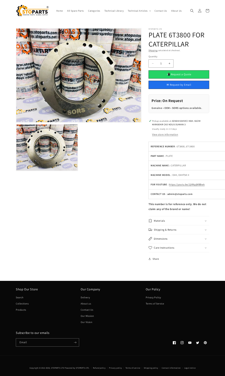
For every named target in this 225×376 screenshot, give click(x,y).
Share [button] (156, 258)
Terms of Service (155, 303)
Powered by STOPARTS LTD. (77, 368)
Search (20, 297)
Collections (22, 303)
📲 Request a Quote (179, 74)
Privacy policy (115, 368)
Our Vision (86, 322)
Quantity (153, 56)
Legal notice (189, 368)
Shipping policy (151, 368)
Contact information (171, 368)
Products (21, 309)
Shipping (153, 50)
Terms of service (133, 368)
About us (86, 303)
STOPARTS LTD (57, 368)
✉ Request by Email (179, 84)
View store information (165, 134)
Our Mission (87, 316)
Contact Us (87, 309)
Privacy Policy (153, 297)
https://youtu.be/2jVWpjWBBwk (187, 184)
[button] (139, 10)
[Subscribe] (75, 342)
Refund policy (99, 368)
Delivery (85, 297)
